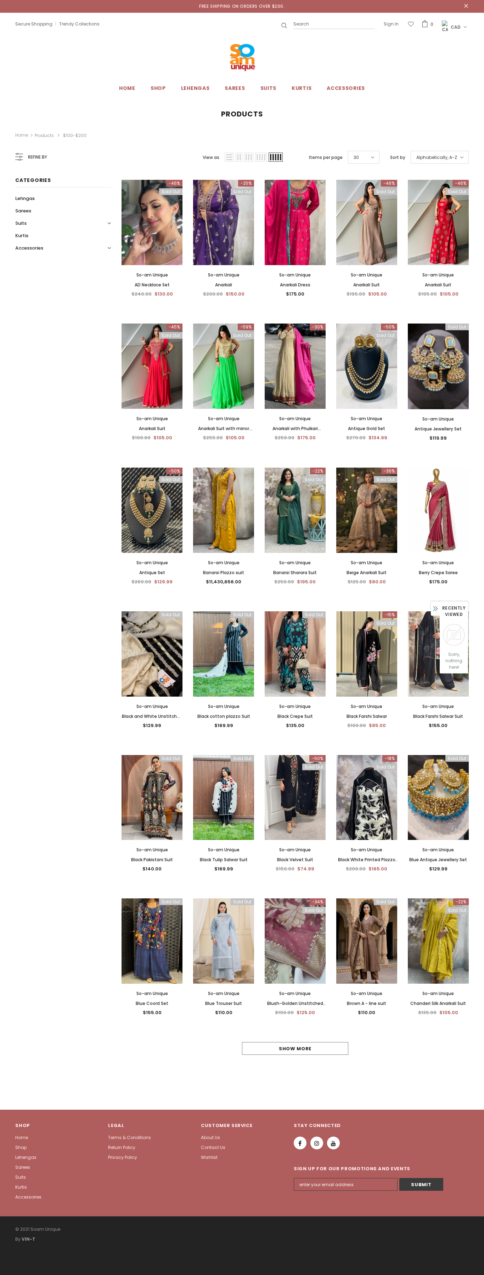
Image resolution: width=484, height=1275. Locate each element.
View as (211, 157)
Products (44, 135)
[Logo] (242, 57)
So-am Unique (152, 275)
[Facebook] (300, 1143)
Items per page (326, 157)
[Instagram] (316, 1143)
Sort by (397, 157)
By (18, 1239)
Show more (295, 1048)
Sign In (391, 24)
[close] (466, 6)
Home (21, 135)
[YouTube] (333, 1143)
